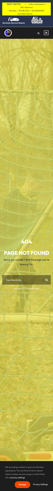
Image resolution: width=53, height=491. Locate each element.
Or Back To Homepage (26, 288)
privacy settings (17, 477)
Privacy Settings (40, 484)
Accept (22, 484)
